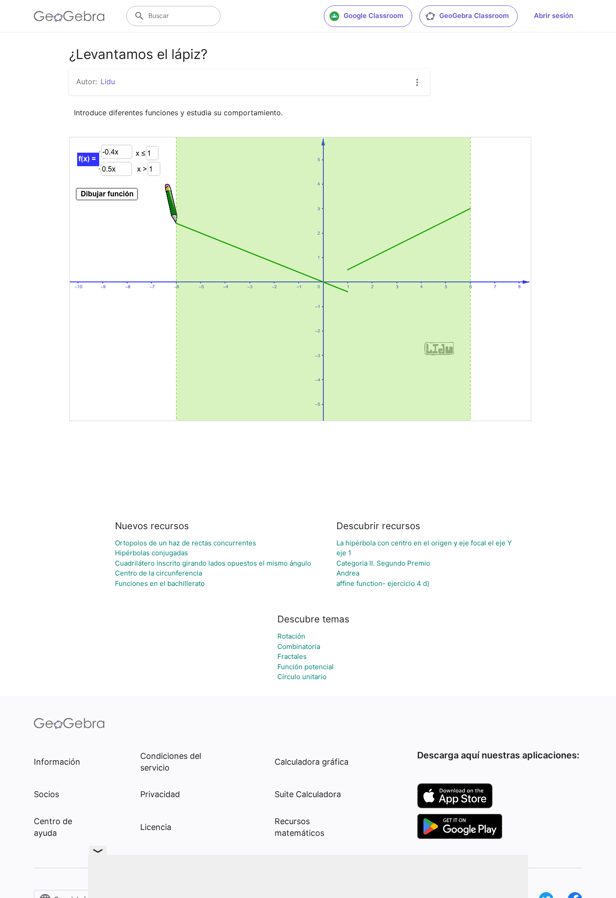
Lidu (108, 81)
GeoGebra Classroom (474, 15)
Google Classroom (373, 15)
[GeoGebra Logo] (69, 16)
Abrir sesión (553, 15)
